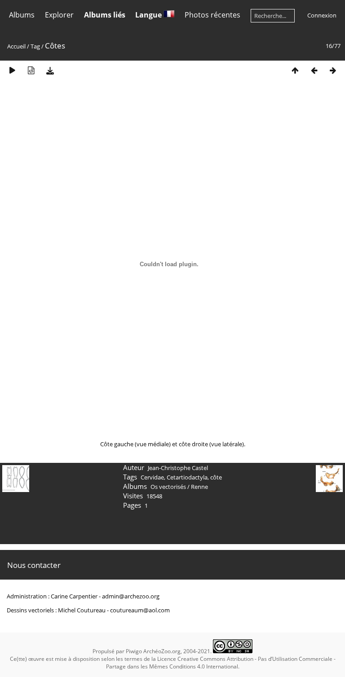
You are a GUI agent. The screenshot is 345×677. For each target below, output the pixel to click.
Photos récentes (212, 15)
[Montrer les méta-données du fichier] (31, 70)
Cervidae (152, 477)
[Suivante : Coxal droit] (332, 70)
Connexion (321, 15)
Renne (199, 487)
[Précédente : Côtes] (314, 70)
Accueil (16, 46)
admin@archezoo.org (130, 596)
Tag (35, 46)
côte (216, 477)
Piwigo (134, 651)
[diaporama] (12, 70)
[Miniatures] (295, 70)
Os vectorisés (168, 487)
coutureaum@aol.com (140, 610)
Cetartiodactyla (187, 477)
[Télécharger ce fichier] (49, 70)
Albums (22, 15)
